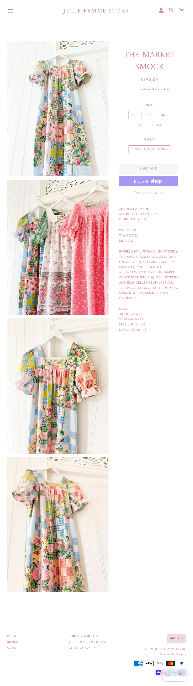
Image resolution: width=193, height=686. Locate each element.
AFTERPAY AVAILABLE (85, 648)
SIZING (12, 648)
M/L (164, 115)
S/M (150, 115)
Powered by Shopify (173, 654)
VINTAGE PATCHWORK (149, 149)
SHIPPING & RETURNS (85, 636)
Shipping (134, 89)
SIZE (149, 105)
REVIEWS (13, 642)
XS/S (134, 115)
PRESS (11, 636)
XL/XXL (157, 125)
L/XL (139, 125)
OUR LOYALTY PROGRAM (87, 642)
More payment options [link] (148, 192)
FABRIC (149, 139)
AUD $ (174, 638)
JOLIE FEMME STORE (96, 11)
